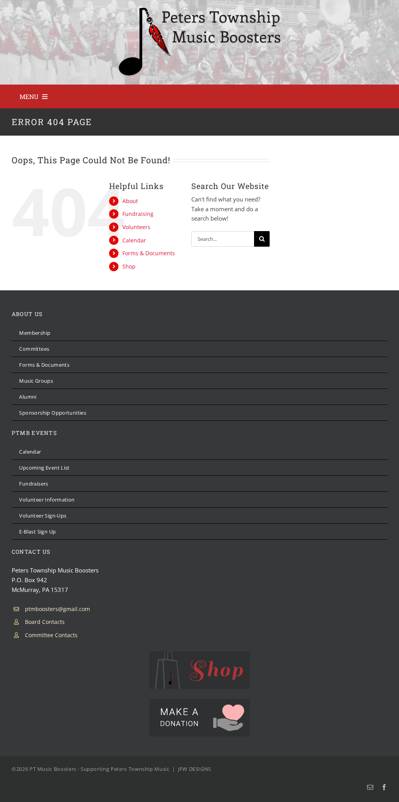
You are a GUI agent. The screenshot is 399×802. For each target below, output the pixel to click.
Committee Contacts (51, 635)
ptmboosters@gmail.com (57, 609)
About (130, 201)
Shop (129, 266)
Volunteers (136, 227)
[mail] (370, 787)
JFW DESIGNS (194, 768)
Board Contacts (45, 621)
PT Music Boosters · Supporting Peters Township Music (99, 768)
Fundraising (138, 213)
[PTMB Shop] (199, 654)
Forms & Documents (148, 253)
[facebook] (384, 787)
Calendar (134, 240)
